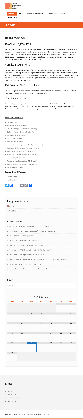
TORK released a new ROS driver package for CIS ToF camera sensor (32, 231)
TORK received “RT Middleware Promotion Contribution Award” (30, 250)
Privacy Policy (13, 17)
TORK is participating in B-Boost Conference (24, 240)
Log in (9, 391)
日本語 (13, 211)
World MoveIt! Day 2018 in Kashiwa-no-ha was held (26, 245)
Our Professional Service (35, 14)
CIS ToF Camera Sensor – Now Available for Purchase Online (29, 226)
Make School (23, 125)
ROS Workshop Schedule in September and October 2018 (28, 269)
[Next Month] (71, 297)
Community (52, 14)
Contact (63, 14)
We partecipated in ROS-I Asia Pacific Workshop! (25, 264)
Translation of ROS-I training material (21, 236)
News (21, 14)
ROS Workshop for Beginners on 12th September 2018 (27, 255)
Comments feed (13, 398)
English (13, 206)
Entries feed (11, 394)
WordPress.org (13, 401)
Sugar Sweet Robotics (25, 151)
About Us (11, 14)
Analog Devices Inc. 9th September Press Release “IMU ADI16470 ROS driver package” (37, 259)
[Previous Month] (12, 297)
